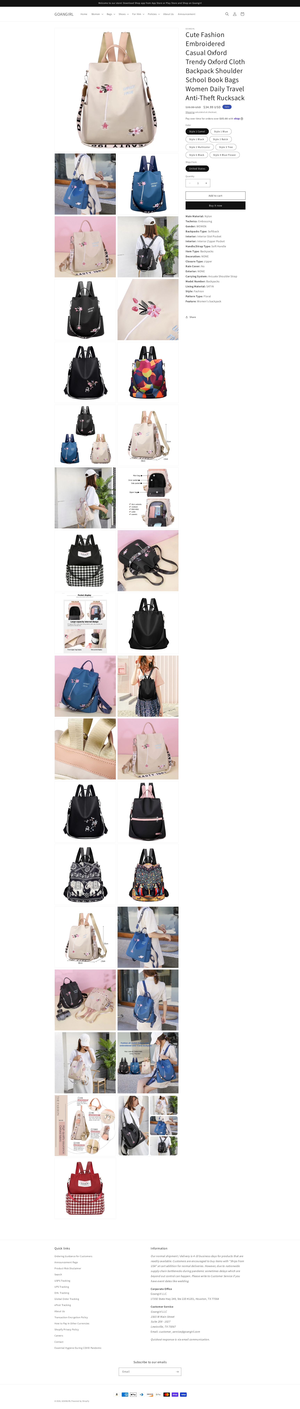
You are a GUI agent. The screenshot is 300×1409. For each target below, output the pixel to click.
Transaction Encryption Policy (71, 1317)
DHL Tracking (62, 1292)
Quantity (190, 176)
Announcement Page (66, 1262)
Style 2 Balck (220, 139)
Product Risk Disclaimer (68, 1268)
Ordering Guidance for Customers (73, 1256)
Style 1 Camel (197, 131)
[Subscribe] (177, 1372)
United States (197, 168)
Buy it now (215, 205)
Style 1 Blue (221, 131)
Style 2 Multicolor (199, 147)
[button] (97, 14)
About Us (60, 1311)
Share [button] (193, 317)
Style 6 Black (196, 154)
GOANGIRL (66, 1401)
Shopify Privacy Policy (67, 1329)
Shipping (190, 112)
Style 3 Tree (226, 147)
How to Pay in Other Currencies (72, 1323)
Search (58, 1274)
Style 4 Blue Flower (224, 154)
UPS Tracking (62, 1286)
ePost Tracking (63, 1305)
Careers (59, 1335)
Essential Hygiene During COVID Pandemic (78, 1347)
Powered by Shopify (80, 1401)
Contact (59, 1341)
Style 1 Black (196, 139)
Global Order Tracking (67, 1298)
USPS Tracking (62, 1280)
